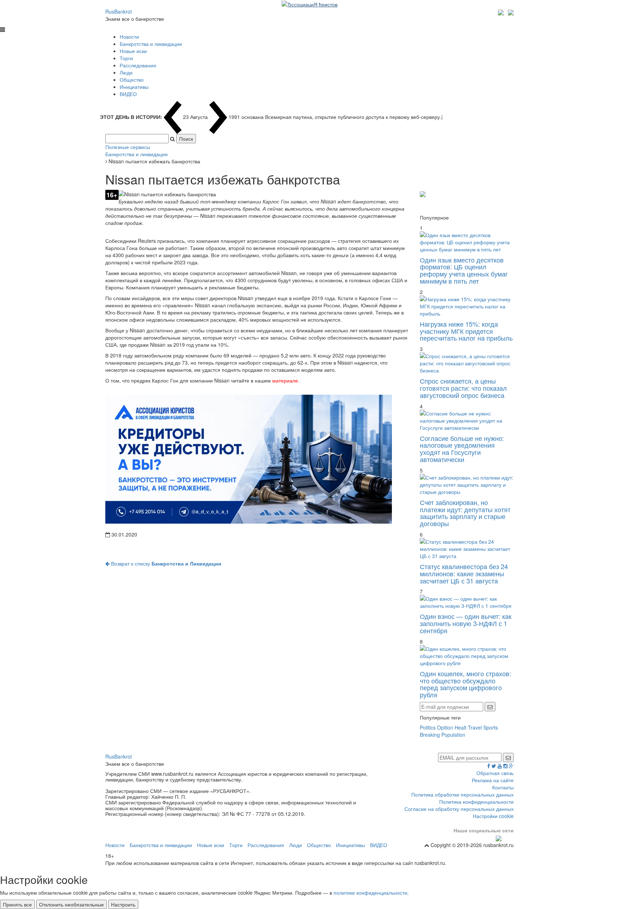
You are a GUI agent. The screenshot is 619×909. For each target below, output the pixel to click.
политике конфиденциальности (370, 892)
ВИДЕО (128, 93)
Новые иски (133, 50)
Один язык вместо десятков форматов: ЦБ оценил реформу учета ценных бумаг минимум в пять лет (464, 270)
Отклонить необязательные (71, 904)
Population (453, 734)
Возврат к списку (165, 563)
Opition (445, 727)
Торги (126, 58)
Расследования (138, 65)
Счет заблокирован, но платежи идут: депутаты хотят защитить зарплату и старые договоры (465, 512)
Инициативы (134, 86)
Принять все (17, 904)
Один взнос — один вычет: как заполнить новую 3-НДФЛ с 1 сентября (466, 623)
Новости (129, 36)
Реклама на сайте (493, 780)
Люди (126, 72)
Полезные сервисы (127, 146)
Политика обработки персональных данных (462, 794)
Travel (475, 727)
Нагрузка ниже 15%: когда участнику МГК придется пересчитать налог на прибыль (466, 331)
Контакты (503, 787)
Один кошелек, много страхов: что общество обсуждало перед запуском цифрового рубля (465, 684)
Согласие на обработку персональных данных (459, 808)
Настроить (123, 904)
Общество (132, 79)
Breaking (430, 734)
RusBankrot (118, 11)
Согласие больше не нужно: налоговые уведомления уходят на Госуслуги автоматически (462, 448)
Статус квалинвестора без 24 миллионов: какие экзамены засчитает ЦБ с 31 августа (464, 573)
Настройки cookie (493, 815)
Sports (490, 727)
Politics (428, 727)
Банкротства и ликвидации (151, 43)
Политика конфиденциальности (476, 801)
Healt (460, 727)
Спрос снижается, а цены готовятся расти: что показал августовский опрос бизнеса (463, 388)
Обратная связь (495, 772)
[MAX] (501, 11)
